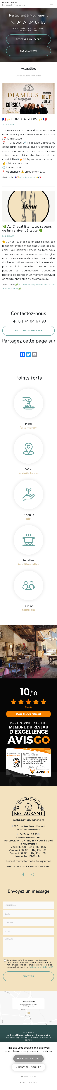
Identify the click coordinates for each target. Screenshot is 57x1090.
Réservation (28, 50)
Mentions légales (14, 1037)
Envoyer (28, 976)
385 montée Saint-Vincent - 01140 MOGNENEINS (28, 29)
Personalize (29, 1076)
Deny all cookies (29, 1067)
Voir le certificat (28, 714)
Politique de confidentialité (41, 967)
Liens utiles (44, 1037)
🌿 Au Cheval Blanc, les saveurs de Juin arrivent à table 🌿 (27, 228)
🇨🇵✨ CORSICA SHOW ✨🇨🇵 (24, 119)
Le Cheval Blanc (13, 4)
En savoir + (28, 1032)
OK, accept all (29, 1058)
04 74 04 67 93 (31, 22)
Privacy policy (29, 1082)
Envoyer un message (28, 330)
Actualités (36, 75)
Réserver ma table (28, 39)
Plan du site (31, 1037)
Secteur (28, 1040)
